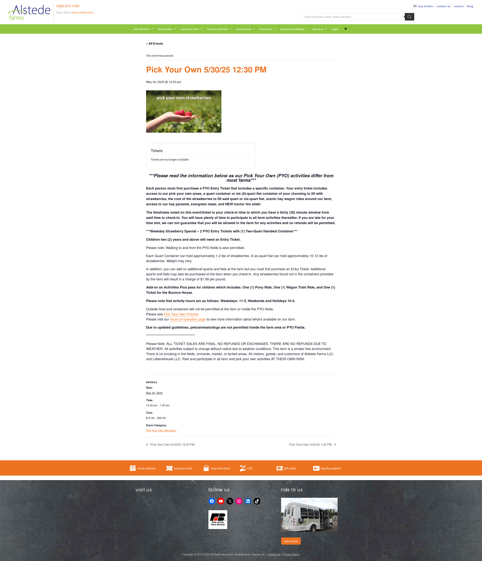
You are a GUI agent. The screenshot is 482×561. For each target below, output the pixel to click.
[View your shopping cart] (345, 29)
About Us (318, 29)
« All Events (154, 43)
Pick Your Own (190, 29)
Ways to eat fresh (217, 29)
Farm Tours (265, 29)
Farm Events (243, 29)
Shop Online (165, 29)
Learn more (291, 541)
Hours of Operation (82, 12)
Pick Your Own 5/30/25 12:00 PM (172, 444)
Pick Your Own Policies (181, 313)
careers (459, 6)
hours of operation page (188, 319)
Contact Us (444, 6)
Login (335, 29)
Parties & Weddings (292, 29)
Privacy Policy (292, 554)
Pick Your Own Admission (161, 430)
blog (470, 6)
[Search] (409, 17)
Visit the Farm (141, 29)
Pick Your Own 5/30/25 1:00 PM (310, 444)
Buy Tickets (425, 6)
